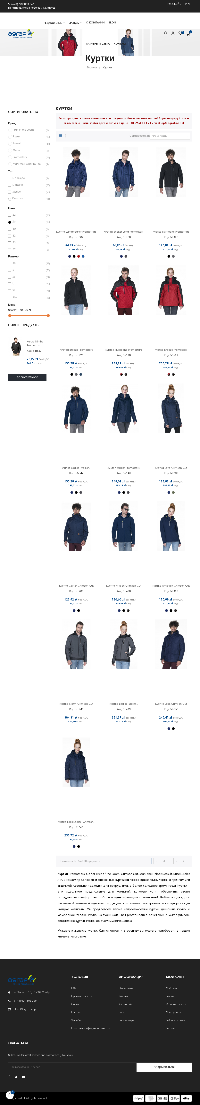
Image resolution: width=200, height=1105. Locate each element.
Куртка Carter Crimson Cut (76, 586)
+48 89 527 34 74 (140, 123)
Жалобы (76, 1020)
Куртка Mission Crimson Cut (123, 586)
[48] (125, 256)
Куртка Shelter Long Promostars (124, 232)
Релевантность (171, 136)
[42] (80, 374)
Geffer (29, 150)
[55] (173, 492)
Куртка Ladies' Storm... (124, 704)
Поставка (76, 1012)
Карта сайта (126, 1004)
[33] (173, 256)
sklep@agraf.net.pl (171, 123)
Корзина (171, 1028)
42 (28, 249)
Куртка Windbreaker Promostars (76, 232)
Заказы (170, 996)
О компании (126, 988)
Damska (28, 198)
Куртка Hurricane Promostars (171, 232)
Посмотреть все (27, 377)
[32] (83, 256)
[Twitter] (15, 1077)
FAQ (73, 988)
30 (28, 229)
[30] (78, 256)
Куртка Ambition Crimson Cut (171, 586)
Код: (29, 351)
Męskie (28, 192)
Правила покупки (81, 996)
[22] (69, 256)
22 (28, 215)
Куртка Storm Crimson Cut (76, 704)
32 (28, 236)
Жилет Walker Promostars (124, 468)
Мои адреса (173, 1012)
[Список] (67, 135)
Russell (29, 143)
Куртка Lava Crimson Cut (171, 468)
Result (29, 136)
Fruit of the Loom (29, 130)
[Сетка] (60, 135)
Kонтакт (123, 996)
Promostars (29, 157)
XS (28, 263)
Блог (121, 1012)
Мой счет (171, 988)
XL (28, 290)
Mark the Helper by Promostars (29, 164)
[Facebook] (9, 1077)
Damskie (28, 185)
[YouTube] (23, 1077)
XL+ (28, 297)
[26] (74, 256)
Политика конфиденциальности (90, 1028)
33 (28, 242)
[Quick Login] (171, 33)
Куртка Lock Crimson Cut (171, 704)
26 (28, 221)
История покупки (176, 1004)
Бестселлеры (126, 1020)
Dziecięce (28, 178)
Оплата (75, 1004)
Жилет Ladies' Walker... (76, 468)
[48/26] (125, 374)
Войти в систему (175, 1020)
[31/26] (121, 374)
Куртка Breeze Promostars (76, 350)
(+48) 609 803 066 (22, 4)
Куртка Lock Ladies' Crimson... (76, 822)
